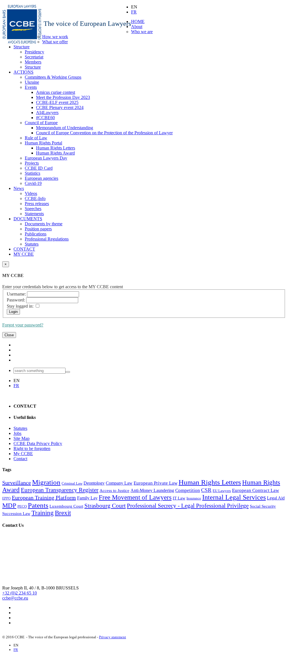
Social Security (263, 506)
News (19, 188)
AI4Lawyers (47, 112)
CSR (206, 490)
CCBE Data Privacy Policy (38, 443)
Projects (32, 163)
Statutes (32, 244)
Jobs (17, 433)
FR (134, 12)
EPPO (6, 498)
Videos (31, 193)
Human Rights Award (55, 153)
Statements (34, 213)
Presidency (34, 51)
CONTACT (24, 249)
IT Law (179, 498)
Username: (16, 294)
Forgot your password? (22, 325)
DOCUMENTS (28, 218)
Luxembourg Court (66, 506)
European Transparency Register (59, 490)
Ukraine (32, 82)
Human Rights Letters (55, 148)
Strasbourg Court (105, 505)
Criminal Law (72, 483)
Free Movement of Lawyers (135, 497)
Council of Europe (41, 122)
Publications (35, 233)
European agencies (41, 178)
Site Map (22, 438)
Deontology (94, 483)
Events (31, 87)
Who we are (142, 31)
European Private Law (155, 483)
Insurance (193, 498)
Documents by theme (43, 223)
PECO (22, 506)
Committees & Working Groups (53, 77)
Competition (187, 490)
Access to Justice (114, 490)
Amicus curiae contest (55, 92)
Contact (20, 458)
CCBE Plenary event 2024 (60, 107)
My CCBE (23, 453)
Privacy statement (112, 637)
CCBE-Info (35, 198)
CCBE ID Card (39, 168)
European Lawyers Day (46, 158)
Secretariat (34, 57)
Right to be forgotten (32, 448)
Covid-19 (33, 183)
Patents (38, 505)
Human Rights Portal (43, 142)
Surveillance (16, 483)
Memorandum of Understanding (64, 127)
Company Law (119, 483)
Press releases (37, 203)
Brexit (63, 512)
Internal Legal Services (234, 497)
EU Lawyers (222, 491)
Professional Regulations (47, 239)
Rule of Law (36, 137)
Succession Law (16, 513)
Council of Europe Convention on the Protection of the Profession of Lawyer (104, 132)
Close (9, 335)
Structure (22, 46)
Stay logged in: (20, 306)
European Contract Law (255, 490)
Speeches (33, 208)
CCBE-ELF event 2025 (57, 102)
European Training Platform (44, 497)
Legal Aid (276, 498)
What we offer (55, 41)
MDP (9, 505)
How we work (55, 36)
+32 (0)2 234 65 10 (19, 593)
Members (33, 62)
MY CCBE (24, 254)
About (136, 26)
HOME (138, 21)
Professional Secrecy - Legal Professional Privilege (188, 505)
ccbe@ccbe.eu (15, 598)
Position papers (38, 228)
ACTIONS (23, 72)
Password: (16, 300)
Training (43, 512)
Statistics (32, 173)
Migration (46, 482)
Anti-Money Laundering (152, 490)
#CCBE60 (45, 117)
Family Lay (87, 498)
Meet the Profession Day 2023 (63, 97)
